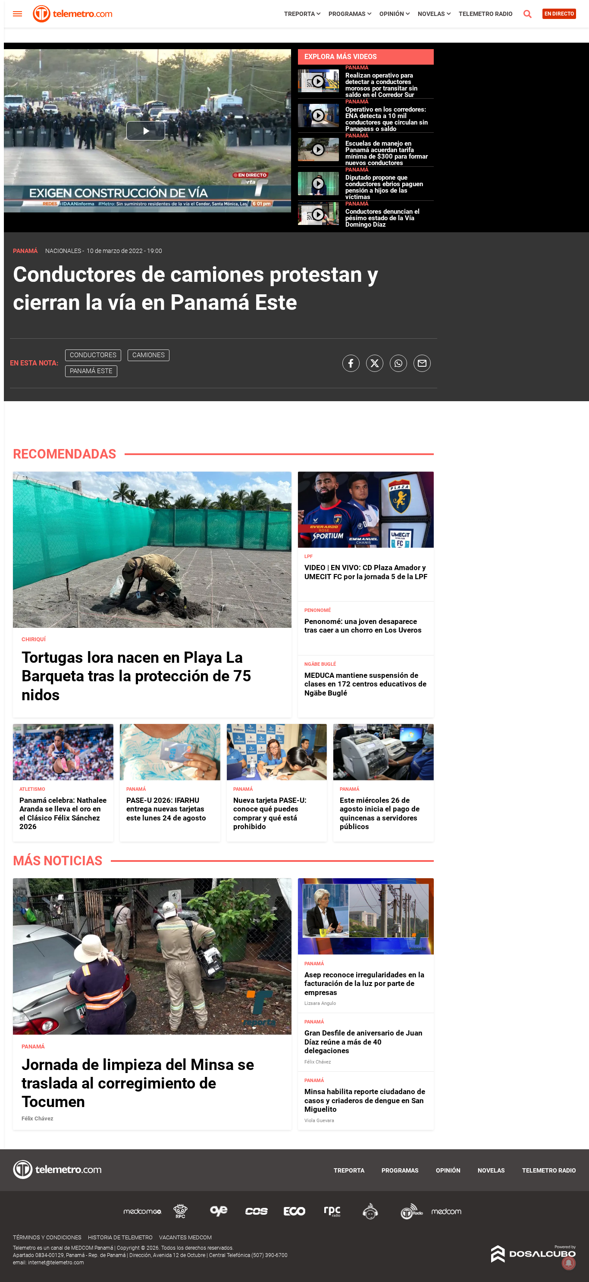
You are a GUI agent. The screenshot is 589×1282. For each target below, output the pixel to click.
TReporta (299, 14)
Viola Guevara (319, 1120)
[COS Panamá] (257, 1218)
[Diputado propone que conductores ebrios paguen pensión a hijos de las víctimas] (318, 191)
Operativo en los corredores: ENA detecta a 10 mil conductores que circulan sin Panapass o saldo (386, 119)
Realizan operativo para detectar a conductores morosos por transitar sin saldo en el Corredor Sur (381, 85)
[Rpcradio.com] (332, 1218)
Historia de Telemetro (120, 1237)
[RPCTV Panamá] (181, 1218)
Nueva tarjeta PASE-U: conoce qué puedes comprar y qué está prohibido (270, 813)
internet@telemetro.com (56, 1263)
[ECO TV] (294, 1218)
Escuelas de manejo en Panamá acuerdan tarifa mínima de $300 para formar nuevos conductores (386, 153)
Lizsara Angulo (320, 1003)
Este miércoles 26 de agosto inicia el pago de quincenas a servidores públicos (380, 813)
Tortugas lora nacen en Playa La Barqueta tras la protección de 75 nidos (136, 676)
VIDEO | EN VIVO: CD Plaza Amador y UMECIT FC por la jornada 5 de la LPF (365, 571)
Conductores (93, 355)
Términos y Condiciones (47, 1237)
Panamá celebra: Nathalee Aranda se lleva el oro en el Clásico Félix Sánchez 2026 (63, 813)
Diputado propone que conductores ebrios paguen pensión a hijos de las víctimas (384, 187)
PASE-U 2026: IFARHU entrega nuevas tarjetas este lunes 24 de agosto (166, 809)
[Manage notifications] (569, 1263)
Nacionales (63, 250)
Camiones (148, 355)
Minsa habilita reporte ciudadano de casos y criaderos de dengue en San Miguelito (364, 1100)
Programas (347, 14)
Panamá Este (91, 371)
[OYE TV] (219, 1218)
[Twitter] (374, 363)
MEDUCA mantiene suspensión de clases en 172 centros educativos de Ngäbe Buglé (365, 684)
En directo (559, 14)
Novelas (431, 14)
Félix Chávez (37, 1118)
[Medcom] (446, 1218)
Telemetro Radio (486, 14)
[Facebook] (351, 363)
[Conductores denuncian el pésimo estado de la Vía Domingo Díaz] (318, 223)
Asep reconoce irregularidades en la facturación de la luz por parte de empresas (364, 983)
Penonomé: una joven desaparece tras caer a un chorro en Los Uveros (363, 625)
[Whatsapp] (398, 363)
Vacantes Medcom (185, 1237)
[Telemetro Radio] (408, 1218)
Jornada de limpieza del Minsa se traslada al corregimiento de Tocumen (138, 1083)
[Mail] (422, 363)
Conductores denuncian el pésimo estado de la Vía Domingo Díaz (382, 218)
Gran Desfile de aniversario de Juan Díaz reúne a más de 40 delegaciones (363, 1042)
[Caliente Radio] (370, 1218)
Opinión (391, 14)
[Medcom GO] (143, 1218)
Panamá (357, 67)
